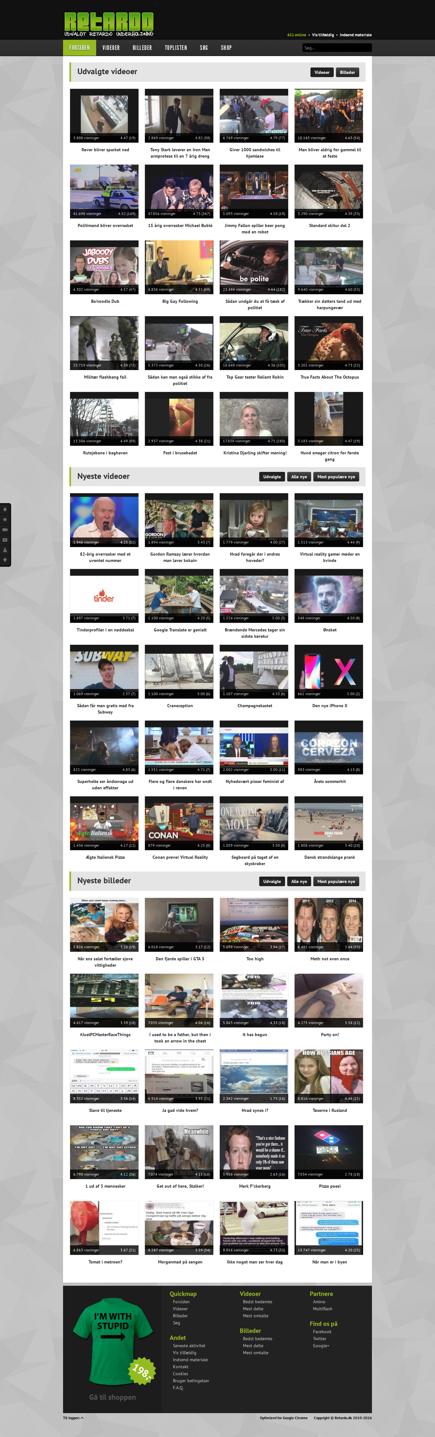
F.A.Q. (178, 1388)
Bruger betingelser (191, 1381)
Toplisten (176, 48)
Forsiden (79, 48)
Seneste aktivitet (189, 1345)
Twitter (319, 1338)
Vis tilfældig (323, 35)
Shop (226, 48)
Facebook (322, 1331)
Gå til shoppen (112, 1397)
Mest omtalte (255, 1316)
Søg (204, 48)
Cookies (180, 1374)
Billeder (142, 48)
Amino (319, 1302)
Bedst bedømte (257, 1302)
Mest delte (253, 1309)
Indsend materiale (356, 35)
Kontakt (181, 1366)
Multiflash (322, 1309)
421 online (296, 35)
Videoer (111, 48)
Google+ (321, 1345)
